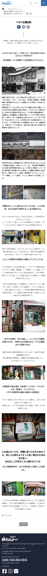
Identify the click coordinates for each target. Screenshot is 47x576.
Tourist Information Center (10, 563)
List (23, 524)
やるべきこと (13, 9)
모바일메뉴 (44, 3)
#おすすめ (8, 515)
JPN (35, 3)
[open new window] (4, 570)
